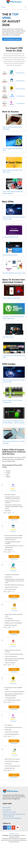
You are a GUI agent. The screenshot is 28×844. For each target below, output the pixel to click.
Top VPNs (10, 16)
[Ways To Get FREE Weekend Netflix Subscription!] (14, 124)
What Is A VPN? (6, 807)
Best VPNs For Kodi (8, 337)
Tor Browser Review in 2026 (10, 237)
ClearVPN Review (20, 103)
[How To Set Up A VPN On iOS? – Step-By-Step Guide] (14, 438)
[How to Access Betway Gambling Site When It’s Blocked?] (14, 188)
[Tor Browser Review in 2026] (14, 234)
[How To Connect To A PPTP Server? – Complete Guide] (14, 397)
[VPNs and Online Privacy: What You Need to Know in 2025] (14, 214)
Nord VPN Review (20, 80)
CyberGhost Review (20, 88)
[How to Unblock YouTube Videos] (14, 295)
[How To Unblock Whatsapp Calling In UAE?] (14, 145)
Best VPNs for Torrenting (9, 812)
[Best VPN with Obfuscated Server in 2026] (14, 270)
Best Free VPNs (7, 810)
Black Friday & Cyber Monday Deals (12, 818)
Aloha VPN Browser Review (10, 255)
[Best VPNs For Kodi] (14, 334)
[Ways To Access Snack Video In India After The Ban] (14, 167)
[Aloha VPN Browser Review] (14, 252)
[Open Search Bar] (25, 7)
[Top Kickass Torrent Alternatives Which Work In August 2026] (14, 313)
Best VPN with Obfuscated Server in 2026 (14, 273)
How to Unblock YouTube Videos (11, 298)
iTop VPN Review (20, 96)
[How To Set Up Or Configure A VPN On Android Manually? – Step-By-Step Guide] (14, 417)
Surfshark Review (20, 72)
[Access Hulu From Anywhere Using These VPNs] (14, 352)
